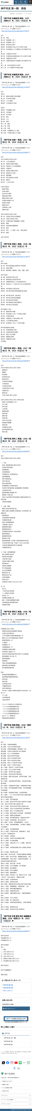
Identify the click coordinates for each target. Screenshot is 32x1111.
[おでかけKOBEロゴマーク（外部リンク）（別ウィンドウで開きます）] (18, 1068)
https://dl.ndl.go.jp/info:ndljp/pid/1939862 (15, 624)
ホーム (2, 1051)
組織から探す (5, 1084)
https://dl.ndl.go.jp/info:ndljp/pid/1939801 (15, 152)
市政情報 (7, 1051)
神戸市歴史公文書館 (26, 1051)
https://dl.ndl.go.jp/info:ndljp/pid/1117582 (15, 257)
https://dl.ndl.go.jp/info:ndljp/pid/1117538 (15, 87)
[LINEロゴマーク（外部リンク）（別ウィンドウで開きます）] (20, 1062)
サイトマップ (4, 1095)
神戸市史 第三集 (8, 1044)
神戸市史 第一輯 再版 (10, 1038)
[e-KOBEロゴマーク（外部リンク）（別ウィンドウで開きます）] (14, 1068)
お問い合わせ (5, 1091)
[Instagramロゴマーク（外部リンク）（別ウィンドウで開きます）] (11, 1062)
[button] (16, 2)
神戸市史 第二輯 (8, 1041)
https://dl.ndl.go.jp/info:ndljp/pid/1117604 (14, 31)
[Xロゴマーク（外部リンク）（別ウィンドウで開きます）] (3, 1062)
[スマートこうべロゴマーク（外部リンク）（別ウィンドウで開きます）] (28, 1062)
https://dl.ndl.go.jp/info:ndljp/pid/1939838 (15, 361)
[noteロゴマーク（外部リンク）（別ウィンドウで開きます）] (24, 1062)
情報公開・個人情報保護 (15, 1051)
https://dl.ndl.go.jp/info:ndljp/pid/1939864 (15, 931)
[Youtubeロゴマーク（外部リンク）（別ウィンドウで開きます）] (16, 1063)
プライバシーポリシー (6, 1104)
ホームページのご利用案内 (7, 1099)
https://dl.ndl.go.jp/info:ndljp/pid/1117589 (15, 737)
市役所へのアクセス (7, 1081)
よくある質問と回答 (7, 1087)
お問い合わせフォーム (9, 1008)
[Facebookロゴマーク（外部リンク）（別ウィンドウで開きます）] (7, 1062)
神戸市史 (7, 1033)
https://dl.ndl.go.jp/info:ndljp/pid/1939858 (15, 451)
